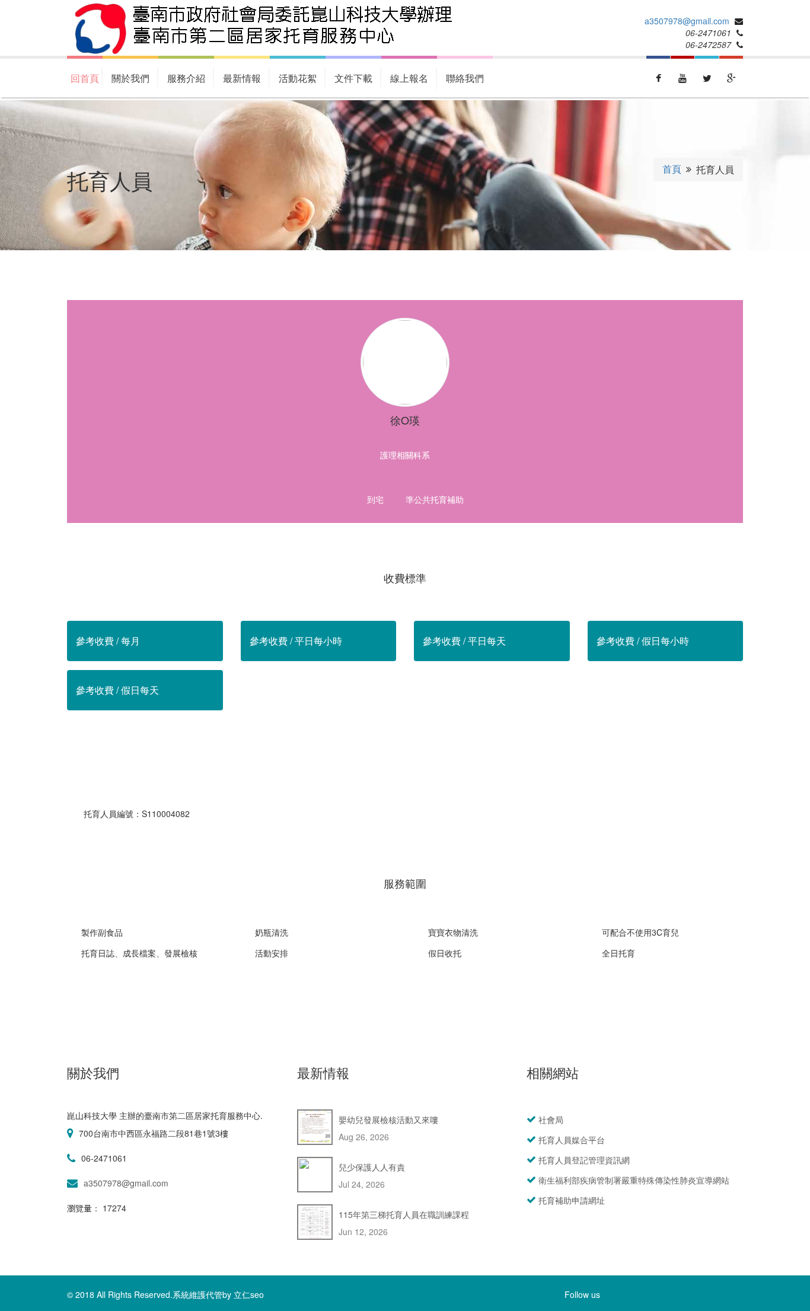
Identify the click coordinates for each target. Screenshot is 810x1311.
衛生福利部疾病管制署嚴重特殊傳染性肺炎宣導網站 (633, 1180)
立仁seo (249, 1294)
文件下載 (353, 78)
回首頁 (85, 78)
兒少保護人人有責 (372, 1167)
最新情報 (242, 78)
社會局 (550, 1119)
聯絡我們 (465, 78)
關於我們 (130, 78)
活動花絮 (298, 78)
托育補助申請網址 (571, 1200)
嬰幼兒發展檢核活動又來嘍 (388, 1119)
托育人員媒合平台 (571, 1140)
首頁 (671, 169)
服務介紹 (186, 78)
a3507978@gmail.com (687, 21)
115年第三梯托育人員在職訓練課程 (404, 1214)
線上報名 (409, 78)
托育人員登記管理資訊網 (584, 1160)
